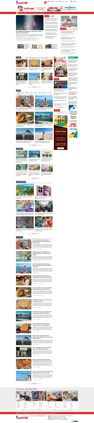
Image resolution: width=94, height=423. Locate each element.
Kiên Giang (46, 57)
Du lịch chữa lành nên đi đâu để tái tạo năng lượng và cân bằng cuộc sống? (21, 174)
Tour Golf (66, 1)
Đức (48, 404)
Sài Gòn (42, 57)
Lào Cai (38, 57)
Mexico (71, 405)
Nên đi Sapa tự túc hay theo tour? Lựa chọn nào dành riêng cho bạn (27, 38)
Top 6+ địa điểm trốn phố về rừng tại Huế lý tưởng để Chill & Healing (21, 83)
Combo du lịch (59, 1)
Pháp (56, 402)
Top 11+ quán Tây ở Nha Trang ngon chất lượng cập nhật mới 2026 (73, 98)
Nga (55, 405)
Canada (65, 402)
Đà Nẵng (26, 57)
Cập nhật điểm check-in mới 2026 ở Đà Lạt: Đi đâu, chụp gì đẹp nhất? (54, 47)
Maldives (18, 407)
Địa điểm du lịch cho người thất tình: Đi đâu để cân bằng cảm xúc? (46, 174)
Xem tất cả (75, 28)
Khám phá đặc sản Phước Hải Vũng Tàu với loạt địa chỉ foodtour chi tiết (72, 61)
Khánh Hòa (34, 57)
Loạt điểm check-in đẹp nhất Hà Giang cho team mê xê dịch (30, 32)
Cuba (71, 404)
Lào (24, 405)
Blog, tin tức (74, 1)
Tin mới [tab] (46, 16)
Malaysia (43, 92)
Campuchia (19, 405)
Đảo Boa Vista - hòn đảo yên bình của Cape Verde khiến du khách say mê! (72, 102)
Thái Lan (31, 92)
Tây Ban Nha (57, 407)
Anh (46, 92)
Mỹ (64, 404)
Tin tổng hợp (21, 12)
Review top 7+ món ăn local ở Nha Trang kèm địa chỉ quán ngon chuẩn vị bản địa (73, 79)
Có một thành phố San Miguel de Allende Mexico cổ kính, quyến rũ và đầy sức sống (51, 19)
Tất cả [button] (50, 57)
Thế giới (29, 12)
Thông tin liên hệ (28, 413)
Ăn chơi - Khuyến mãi (40, 12)
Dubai (40, 92)
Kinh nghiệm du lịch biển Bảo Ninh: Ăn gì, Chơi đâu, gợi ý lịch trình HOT (72, 74)
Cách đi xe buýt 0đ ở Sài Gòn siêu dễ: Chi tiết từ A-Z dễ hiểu (73, 83)
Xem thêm (23, 409)
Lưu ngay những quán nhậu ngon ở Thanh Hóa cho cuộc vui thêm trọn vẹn (51, 30)
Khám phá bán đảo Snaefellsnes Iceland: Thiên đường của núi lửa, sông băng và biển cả (42, 337)
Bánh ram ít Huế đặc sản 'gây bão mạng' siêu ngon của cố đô (72, 88)
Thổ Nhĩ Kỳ (50, 407)
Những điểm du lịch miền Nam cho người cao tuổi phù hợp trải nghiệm (34, 174)
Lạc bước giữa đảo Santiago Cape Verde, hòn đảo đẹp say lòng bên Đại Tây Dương (51, 26)
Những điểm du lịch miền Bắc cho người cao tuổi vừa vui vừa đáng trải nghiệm (29, 37)
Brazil (71, 402)
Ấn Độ (40, 406)
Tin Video (34, 12)
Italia (55, 404)
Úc (32, 406)
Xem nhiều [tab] (52, 16)
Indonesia (25, 404)
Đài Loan (40, 405)
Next (43, 29)
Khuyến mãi (57, 110)
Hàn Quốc (18, 92)
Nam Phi (65, 405)
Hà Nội (30, 57)
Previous (40, 29)
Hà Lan (50, 92)
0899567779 (54, 413)
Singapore (27, 92)
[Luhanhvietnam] (22, 417)
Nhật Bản (22, 92)
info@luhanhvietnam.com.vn (55, 419)
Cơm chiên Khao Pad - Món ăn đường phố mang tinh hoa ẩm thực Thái (51, 34)
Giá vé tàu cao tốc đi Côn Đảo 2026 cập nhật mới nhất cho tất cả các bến (34, 83)
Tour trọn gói (51, 1)
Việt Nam (25, 12)
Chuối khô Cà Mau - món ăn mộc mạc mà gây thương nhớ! (51, 37)
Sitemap (43, 413)
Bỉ (48, 405)
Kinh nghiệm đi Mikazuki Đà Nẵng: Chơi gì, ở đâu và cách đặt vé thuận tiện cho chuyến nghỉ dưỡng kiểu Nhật (24, 214)
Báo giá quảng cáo (36, 413)
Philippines (25, 407)
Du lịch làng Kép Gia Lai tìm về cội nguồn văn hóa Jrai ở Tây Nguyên (46, 69)
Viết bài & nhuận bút (20, 413)
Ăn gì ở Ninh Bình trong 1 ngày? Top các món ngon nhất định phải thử (41, 47)
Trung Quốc (36, 92)
